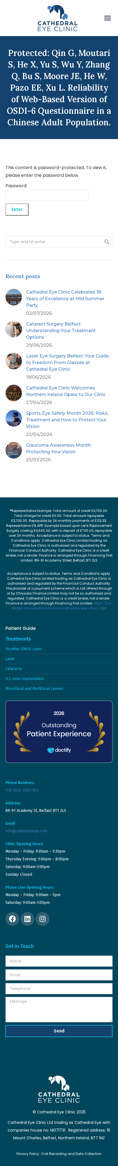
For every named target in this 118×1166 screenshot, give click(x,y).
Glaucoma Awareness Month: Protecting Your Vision (58, 448)
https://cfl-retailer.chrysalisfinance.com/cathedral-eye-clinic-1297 (62, 606)
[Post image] (13, 297)
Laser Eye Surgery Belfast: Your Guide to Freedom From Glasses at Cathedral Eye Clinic (67, 362)
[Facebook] (12, 919)
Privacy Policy (27, 1153)
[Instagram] (42, 919)
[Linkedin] (27, 919)
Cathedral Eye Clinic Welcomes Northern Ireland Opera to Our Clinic (66, 391)
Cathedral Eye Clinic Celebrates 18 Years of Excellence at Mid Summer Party (65, 298)
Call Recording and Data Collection (71, 1153)
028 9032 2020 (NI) (21, 790)
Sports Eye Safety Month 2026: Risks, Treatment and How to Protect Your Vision (67, 420)
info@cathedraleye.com (26, 831)
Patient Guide (20, 628)
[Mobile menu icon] (108, 18)
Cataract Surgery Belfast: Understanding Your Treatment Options (61, 330)
